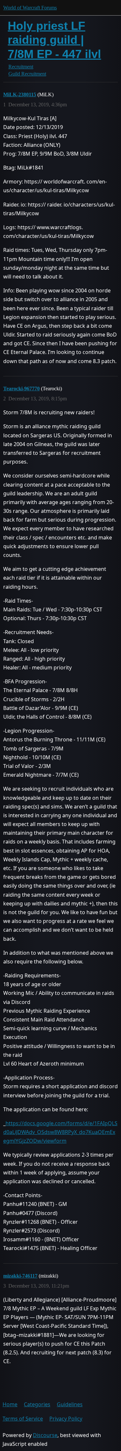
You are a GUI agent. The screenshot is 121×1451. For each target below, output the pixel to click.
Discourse (45, 1435)
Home (10, 1404)
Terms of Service (23, 1418)
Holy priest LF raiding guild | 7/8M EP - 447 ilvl (54, 39)
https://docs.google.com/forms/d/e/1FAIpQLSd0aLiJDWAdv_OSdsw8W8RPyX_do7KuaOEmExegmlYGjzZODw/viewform (60, 1132)
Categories (37, 1404)
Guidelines (70, 1404)
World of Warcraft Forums (30, 7)
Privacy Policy (65, 1418)
